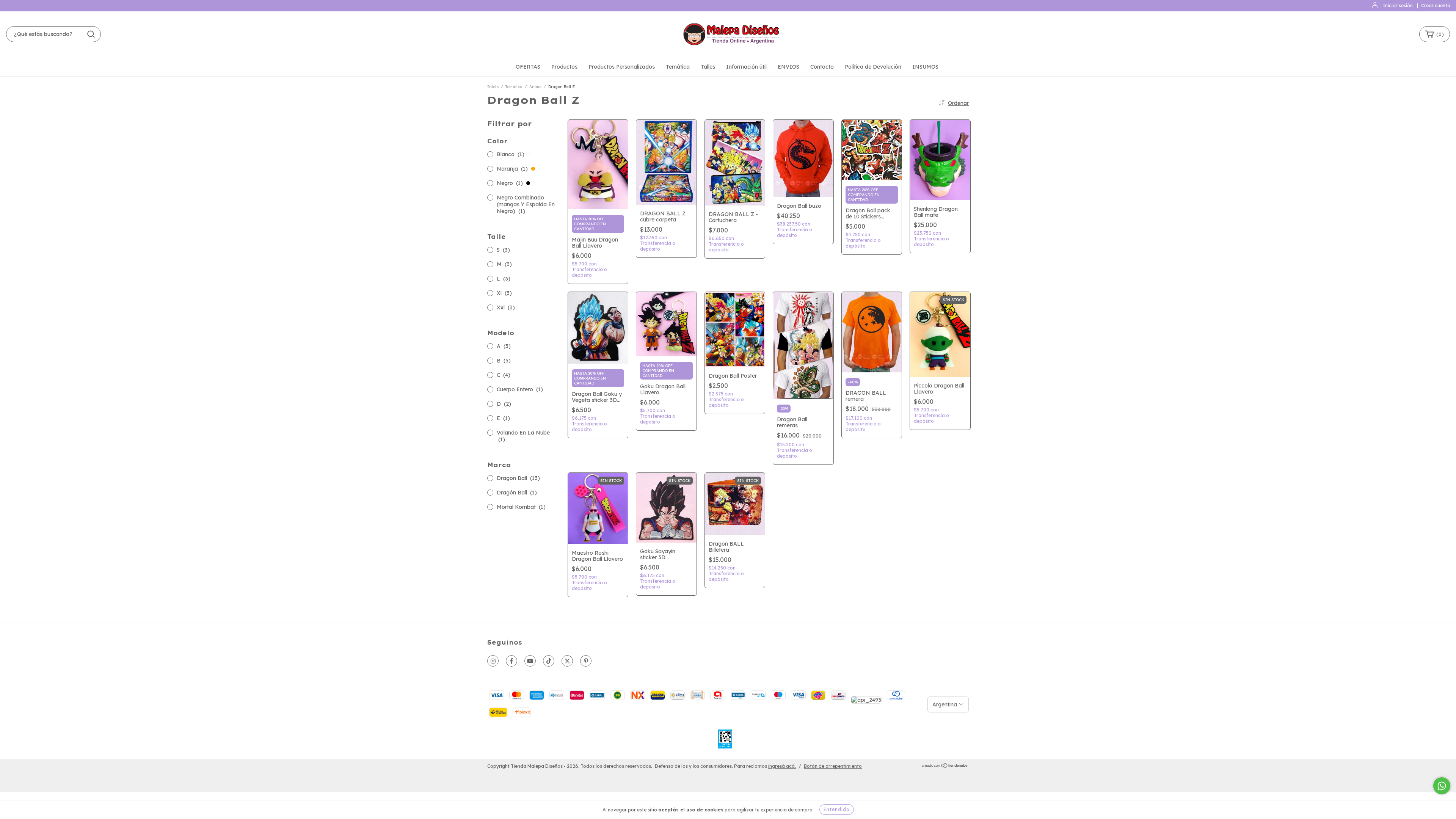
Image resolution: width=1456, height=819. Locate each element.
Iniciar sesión (1398, 5)
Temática (678, 66)
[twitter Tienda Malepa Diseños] (567, 661)
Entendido (837, 809)
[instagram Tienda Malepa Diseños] (493, 661)
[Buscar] (91, 34)
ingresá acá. (782, 766)
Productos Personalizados (621, 66)
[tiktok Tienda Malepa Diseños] (548, 661)
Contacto (822, 66)
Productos (564, 66)
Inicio (493, 86)
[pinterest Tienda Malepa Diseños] (586, 661)
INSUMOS (925, 66)
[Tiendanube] (945, 766)
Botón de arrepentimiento (833, 766)
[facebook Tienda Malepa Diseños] (511, 661)
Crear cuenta (1435, 5)
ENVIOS (788, 66)
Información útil (746, 66)
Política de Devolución (873, 66)
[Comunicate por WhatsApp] (1441, 785)
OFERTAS (528, 66)
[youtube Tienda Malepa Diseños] (530, 661)
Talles (708, 66)
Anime (535, 86)
